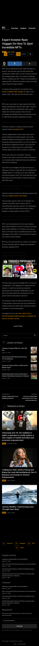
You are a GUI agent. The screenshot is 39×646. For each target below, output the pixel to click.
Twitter (22, 548)
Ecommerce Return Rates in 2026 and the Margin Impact (15, 366)
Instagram (22, 543)
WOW (4, 52)
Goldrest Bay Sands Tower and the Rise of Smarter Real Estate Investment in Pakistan (15, 375)
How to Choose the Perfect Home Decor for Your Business (14, 358)
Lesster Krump (17, 326)
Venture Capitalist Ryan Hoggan (12, 92)
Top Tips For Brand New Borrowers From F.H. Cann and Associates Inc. (29, 398)
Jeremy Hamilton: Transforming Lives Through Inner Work (18, 508)
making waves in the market (17, 196)
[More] (30, 54)
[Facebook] (4, 543)
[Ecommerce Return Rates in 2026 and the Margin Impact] (34, 367)
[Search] (35, 335)
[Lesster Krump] (7, 326)
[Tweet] (29, 64)
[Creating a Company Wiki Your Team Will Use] (34, 350)
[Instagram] (16, 543)
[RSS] (29, 543)
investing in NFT (18, 129)
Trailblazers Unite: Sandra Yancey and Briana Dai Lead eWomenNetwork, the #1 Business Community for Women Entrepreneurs (19, 473)
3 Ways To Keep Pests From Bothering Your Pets (10, 397)
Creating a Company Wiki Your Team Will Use (14, 349)
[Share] (15, 64)
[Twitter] (16, 547)
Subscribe (19, 626)
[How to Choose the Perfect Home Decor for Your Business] (34, 358)
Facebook (10, 543)
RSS (33, 543)
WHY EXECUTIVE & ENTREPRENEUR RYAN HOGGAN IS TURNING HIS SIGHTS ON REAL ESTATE (19, 316)
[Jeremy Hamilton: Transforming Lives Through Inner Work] (19, 494)
